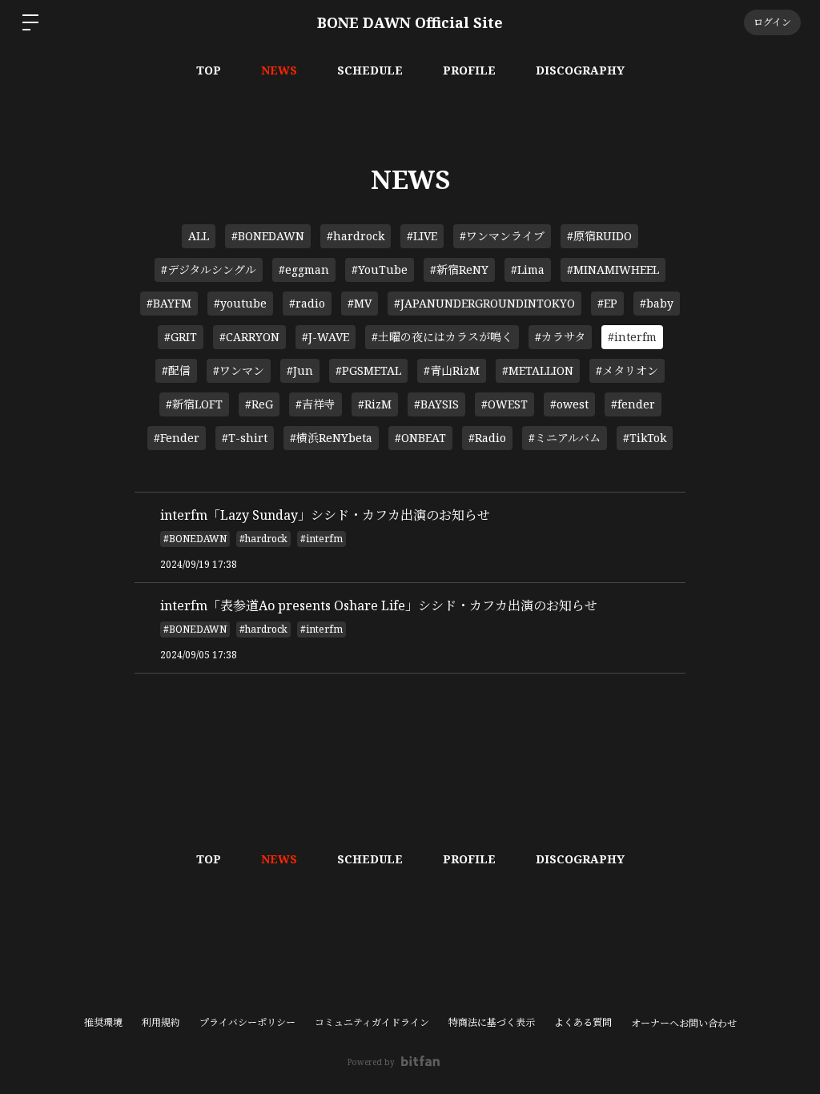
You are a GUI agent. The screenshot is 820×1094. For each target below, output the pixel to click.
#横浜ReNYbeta (331, 437)
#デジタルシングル (208, 269)
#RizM (375, 404)
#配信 (176, 370)
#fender (633, 404)
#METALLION (537, 370)
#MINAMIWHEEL (613, 269)
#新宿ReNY (459, 269)
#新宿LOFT (194, 404)
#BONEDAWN (267, 235)
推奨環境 (103, 1022)
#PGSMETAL (368, 370)
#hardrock (355, 235)
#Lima (528, 269)
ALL (198, 235)
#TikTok (644, 437)
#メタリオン (627, 370)
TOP (208, 70)
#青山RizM (452, 370)
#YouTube (380, 269)
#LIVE (422, 235)
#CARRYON (249, 336)
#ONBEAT (420, 437)
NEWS (279, 70)
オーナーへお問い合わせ (684, 1023)
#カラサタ (560, 336)
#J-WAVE (325, 336)
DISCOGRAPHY (580, 70)
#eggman (304, 269)
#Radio (487, 437)
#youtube (240, 303)
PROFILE (469, 70)
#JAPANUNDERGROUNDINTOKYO (484, 303)
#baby (656, 303)
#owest (569, 404)
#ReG (259, 404)
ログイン (772, 22)
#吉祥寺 (315, 404)
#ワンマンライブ (502, 235)
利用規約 (161, 1022)
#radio (307, 303)
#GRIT (180, 336)
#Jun (300, 370)
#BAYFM (169, 303)
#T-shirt (244, 437)
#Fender (176, 437)
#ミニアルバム (565, 437)
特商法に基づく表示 (491, 1022)
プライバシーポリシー (247, 1022)
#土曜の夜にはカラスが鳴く (442, 336)
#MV (360, 303)
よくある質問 (583, 1022)
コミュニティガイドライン (372, 1022)
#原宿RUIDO (599, 235)
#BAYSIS (436, 404)
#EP (607, 303)
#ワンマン (238, 370)
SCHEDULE (370, 70)
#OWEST (504, 404)
